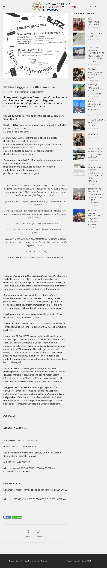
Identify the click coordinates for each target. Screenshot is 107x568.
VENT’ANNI (93, 134)
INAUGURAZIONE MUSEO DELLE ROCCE (96, 123)
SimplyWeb (86, 561)
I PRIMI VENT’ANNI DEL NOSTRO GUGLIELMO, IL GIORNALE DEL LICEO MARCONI (95, 172)
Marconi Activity (36, 92)
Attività (23, 92)
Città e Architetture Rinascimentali (94, 22)
